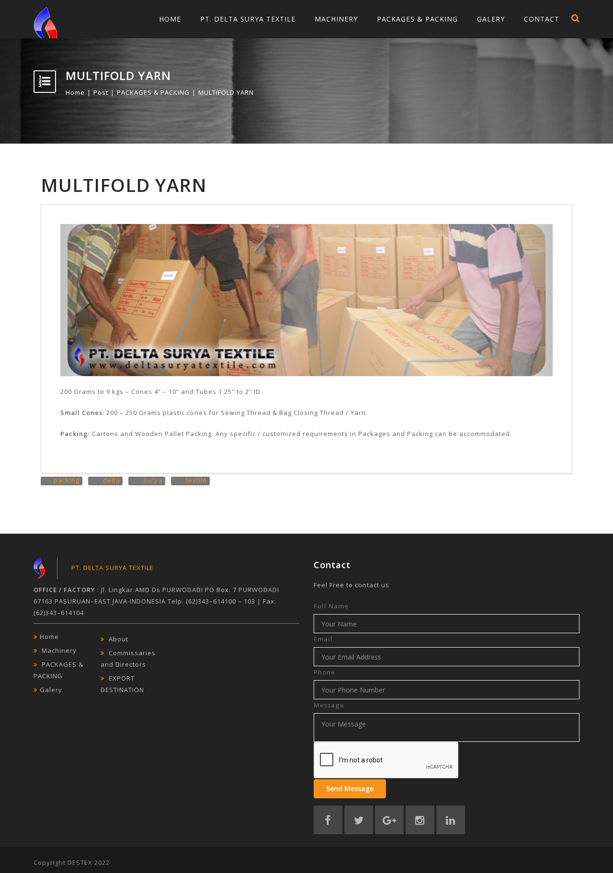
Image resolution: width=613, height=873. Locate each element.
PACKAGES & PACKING (417, 18)
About (118, 639)
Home (170, 18)
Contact (541, 18)
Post (100, 92)
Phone (324, 672)
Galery (491, 18)
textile (196, 480)
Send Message (350, 788)
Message (329, 705)
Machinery (336, 18)
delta (111, 480)
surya (152, 480)
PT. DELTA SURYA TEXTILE (247, 18)
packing (66, 480)
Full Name (331, 606)
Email (323, 639)
